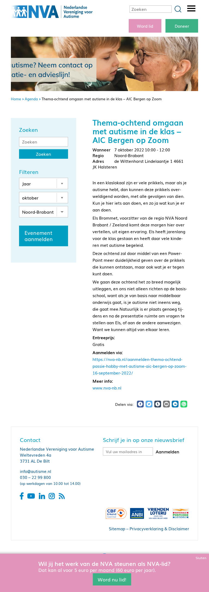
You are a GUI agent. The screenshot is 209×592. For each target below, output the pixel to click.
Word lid (145, 26)
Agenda (31, 98)
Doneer (182, 26)
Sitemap (117, 528)
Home (16, 98)
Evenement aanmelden (38, 236)
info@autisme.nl (35, 471)
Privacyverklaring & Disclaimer (159, 528)
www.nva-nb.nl (107, 388)
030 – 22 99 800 (35, 477)
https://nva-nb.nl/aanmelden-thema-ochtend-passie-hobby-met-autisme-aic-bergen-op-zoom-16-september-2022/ (139, 366)
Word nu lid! (112, 579)
